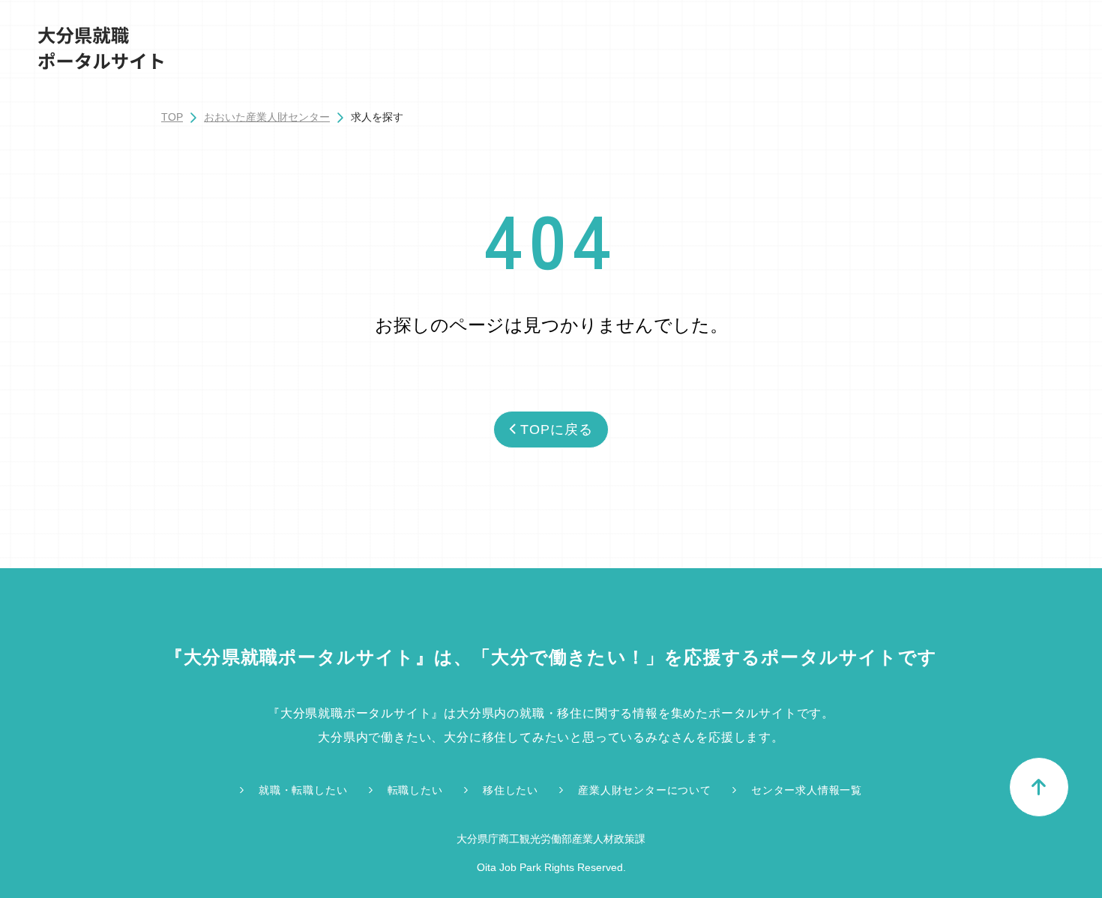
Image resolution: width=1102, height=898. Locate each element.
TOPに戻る (556, 429)
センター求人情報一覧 (806, 790)
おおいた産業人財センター (267, 117)
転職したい (415, 790)
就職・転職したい (303, 790)
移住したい (510, 790)
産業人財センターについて (644, 790)
